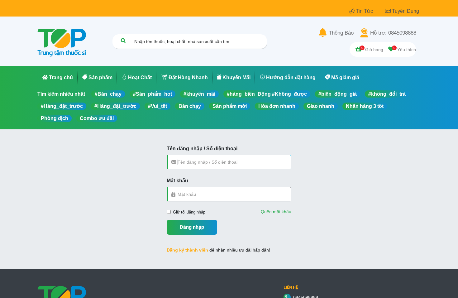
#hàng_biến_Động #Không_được (267, 94)
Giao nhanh (320, 106)
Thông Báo (341, 33)
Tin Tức (365, 11)
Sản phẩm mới (229, 106)
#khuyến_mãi (199, 94)
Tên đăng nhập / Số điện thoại (202, 148)
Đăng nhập (192, 227)
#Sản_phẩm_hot (152, 94)
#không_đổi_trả (387, 94)
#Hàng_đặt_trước (62, 106)
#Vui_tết (157, 106)
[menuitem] (57, 77)
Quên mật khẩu (276, 211)
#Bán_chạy (108, 94)
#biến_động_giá (337, 94)
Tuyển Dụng (405, 11)
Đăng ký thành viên (187, 250)
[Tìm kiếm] (123, 40)
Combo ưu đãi (97, 118)
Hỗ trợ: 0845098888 (393, 33)
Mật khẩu (177, 180)
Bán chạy (190, 106)
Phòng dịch (54, 118)
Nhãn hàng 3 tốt (365, 106)
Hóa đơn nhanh (276, 106)
